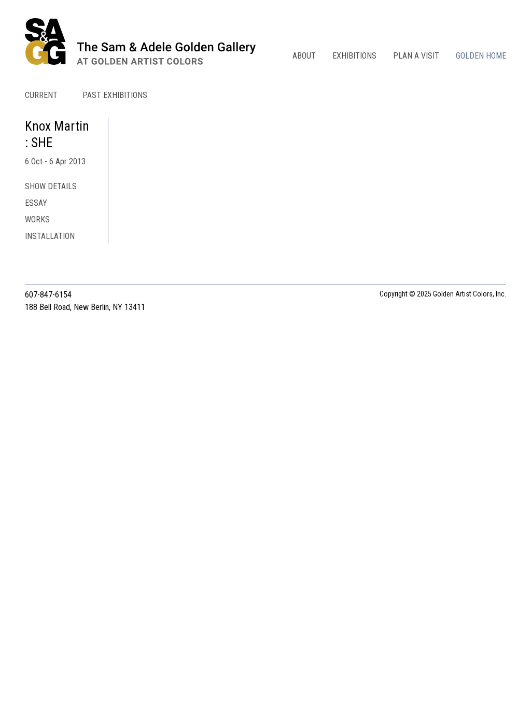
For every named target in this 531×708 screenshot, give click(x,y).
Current (41, 95)
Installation (50, 236)
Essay (36, 203)
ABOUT (304, 56)
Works (37, 219)
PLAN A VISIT (416, 56)
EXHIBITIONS (354, 56)
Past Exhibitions (114, 95)
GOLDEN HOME (481, 56)
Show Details (51, 186)
